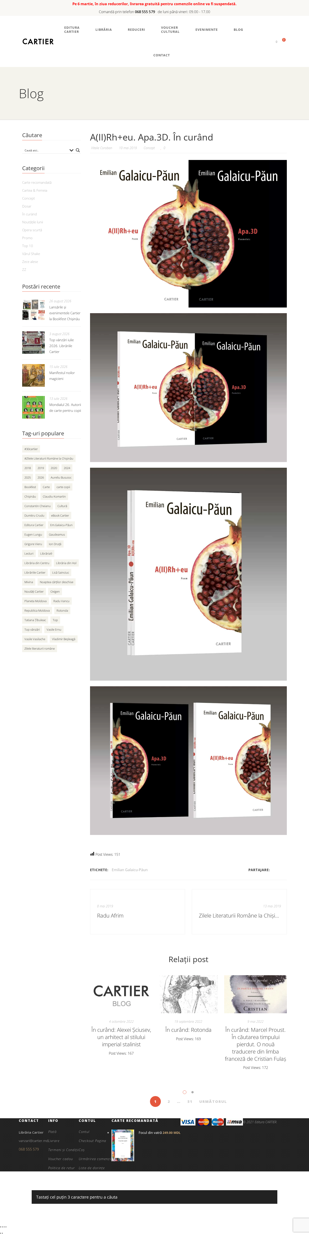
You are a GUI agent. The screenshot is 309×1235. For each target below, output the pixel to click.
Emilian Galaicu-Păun (130, 869)
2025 (27, 477)
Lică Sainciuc (60, 572)
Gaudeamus (57, 534)
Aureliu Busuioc (61, 477)
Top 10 (27, 245)
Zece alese (30, 261)
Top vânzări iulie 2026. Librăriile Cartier (61, 346)
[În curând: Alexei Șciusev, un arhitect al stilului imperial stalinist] (121, 994)
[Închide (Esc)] (5, 1226)
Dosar (26, 206)
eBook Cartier (60, 515)
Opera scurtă (32, 230)
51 (190, 1101)
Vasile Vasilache (34, 639)
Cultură (62, 506)
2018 (27, 468)
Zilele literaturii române (39, 648)
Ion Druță (55, 544)
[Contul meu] (268, 41)
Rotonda (62, 610)
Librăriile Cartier (34, 572)
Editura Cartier (33, 525)
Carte (46, 487)
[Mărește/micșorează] (0, 1226)
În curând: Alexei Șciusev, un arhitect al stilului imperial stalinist (121, 1037)
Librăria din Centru (36, 563)
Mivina (28, 582)
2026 (41, 477)
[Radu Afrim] (137, 911)
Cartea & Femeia (34, 190)
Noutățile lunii (32, 222)
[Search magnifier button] (78, 150)
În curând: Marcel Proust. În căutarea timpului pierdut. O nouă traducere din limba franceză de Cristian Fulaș (255, 1044)
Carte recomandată (37, 182)
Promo (27, 238)
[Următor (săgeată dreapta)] (2, 1233)
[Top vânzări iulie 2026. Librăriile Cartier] (33, 342)
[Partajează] (4, 1226)
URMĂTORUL (213, 1101)
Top (55, 620)
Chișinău (30, 496)
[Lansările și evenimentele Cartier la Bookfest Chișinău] (33, 309)
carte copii (63, 487)
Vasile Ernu (54, 629)
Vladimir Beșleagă (63, 639)
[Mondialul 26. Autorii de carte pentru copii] (33, 407)
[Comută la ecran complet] (2, 1226)
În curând (29, 214)
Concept (149, 148)
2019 (41, 468)
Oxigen (55, 591)
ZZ (24, 269)
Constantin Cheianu (37, 506)
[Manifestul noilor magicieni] (33, 375)
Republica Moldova (37, 610)
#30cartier (31, 449)
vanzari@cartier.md (33, 1140)
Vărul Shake (31, 253)
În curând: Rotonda (188, 1029)
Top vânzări (32, 629)
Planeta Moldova (35, 601)
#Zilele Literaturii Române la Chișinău (48, 458)
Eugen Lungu (33, 534)
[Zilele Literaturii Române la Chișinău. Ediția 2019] (239, 911)
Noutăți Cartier (34, 591)
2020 (54, 468)
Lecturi (28, 553)
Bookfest (30, 487)
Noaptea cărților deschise (56, 582)
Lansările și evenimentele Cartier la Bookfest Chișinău (65, 313)
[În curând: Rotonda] (188, 994)
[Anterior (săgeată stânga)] (0, 1233)
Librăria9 (46, 553)
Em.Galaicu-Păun (61, 525)
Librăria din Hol (66, 563)
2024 (67, 468)
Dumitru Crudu (34, 515)
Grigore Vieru (33, 544)
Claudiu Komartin (54, 496)
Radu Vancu (61, 601)
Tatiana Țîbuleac (35, 620)
